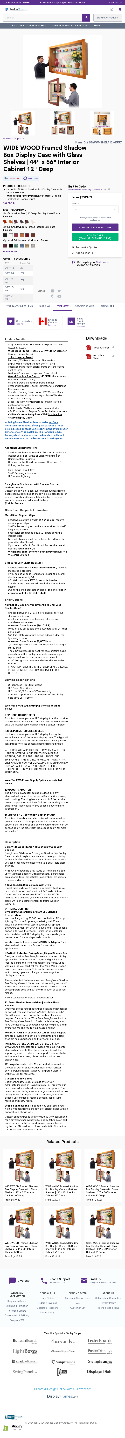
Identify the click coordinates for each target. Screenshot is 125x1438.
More (97, 25)
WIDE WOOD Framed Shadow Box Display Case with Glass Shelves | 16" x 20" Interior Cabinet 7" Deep (61, 1247)
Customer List (77, 1308)
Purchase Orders (17, 1310)
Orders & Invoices (47, 1303)
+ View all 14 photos (14, 138)
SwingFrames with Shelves (69, 25)
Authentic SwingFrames (77, 1298)
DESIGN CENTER (78, 1293)
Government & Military (17, 1315)
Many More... (11, 251)
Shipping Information (17, 1306)
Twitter (113, 1420)
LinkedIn (113, 1426)
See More (8, 202)
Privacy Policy (108, 1303)
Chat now (101, 262)
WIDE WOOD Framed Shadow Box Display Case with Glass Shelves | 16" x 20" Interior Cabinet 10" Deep (21, 1191)
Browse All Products (107, 17)
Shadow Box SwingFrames (29, 25)
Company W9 (17, 1320)
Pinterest (120, 1420)
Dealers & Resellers (47, 1308)
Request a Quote (16, 1301)
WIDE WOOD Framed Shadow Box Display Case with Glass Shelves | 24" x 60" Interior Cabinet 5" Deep (21, 1247)
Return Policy (47, 1312)
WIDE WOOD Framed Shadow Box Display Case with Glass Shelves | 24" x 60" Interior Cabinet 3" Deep (102, 1191)
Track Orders (47, 1298)
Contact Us (115, 2)
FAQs (78, 1303)
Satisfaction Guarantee (108, 1298)
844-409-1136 (22, 2)
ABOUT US (108, 1293)
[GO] (86, 18)
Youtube (120, 1426)
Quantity (75, 204)
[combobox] (46, 18)
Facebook (105, 1420)
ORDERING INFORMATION (17, 1295)
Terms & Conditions (108, 1308)
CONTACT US (47, 1293)
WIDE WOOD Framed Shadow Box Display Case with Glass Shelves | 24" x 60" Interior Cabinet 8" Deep (102, 1247)
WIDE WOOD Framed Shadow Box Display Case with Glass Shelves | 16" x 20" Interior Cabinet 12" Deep (61, 1191)
